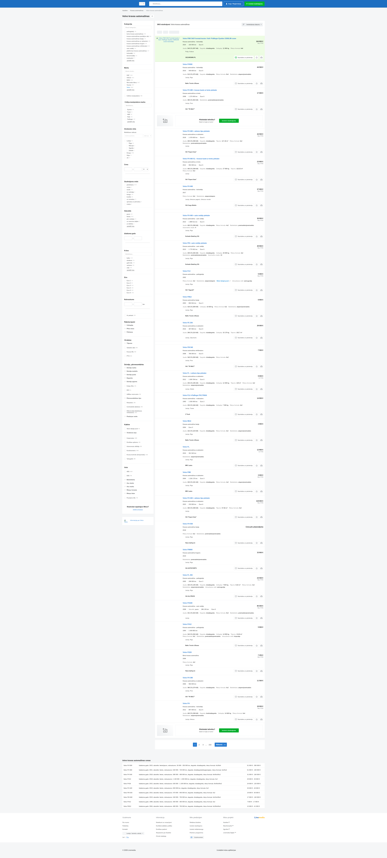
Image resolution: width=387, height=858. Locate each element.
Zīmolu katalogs (161, 836)
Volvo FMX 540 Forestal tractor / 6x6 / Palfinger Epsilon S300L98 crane (209, 38)
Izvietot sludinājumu (229, 121)
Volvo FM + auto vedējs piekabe (195, 243)
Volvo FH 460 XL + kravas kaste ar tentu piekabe (201, 159)
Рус (127, 837)
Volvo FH (186, 703)
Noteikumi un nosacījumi (164, 822)
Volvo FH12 (187, 624)
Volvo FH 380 (188, 678)
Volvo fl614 (187, 421)
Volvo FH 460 (188, 186)
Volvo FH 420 (128, 788)
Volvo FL (186, 447)
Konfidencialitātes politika (164, 826)
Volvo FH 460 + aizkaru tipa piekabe (196, 131)
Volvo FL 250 (188, 575)
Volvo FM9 (187, 472)
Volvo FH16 (127, 783)
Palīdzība (125, 826)
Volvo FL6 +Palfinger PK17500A (195, 395)
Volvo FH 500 (188, 524)
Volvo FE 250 (188, 323)
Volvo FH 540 (128, 774)
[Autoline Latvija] (129, 4)
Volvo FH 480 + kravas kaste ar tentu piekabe (200, 90)
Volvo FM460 (187, 549)
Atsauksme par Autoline (163, 832)
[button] (257, 57)
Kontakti (125, 829)
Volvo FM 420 (128, 792)
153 (210, 745)
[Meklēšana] (151, 4)
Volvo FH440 (187, 603)
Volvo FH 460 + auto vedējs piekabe (196, 215)
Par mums (125, 822)
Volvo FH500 (187, 64)
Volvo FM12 (187, 297)
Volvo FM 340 (188, 347)
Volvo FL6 (186, 271)
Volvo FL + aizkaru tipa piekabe (194, 373)
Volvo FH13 (127, 779)
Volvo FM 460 (128, 797)
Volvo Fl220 (187, 652)
